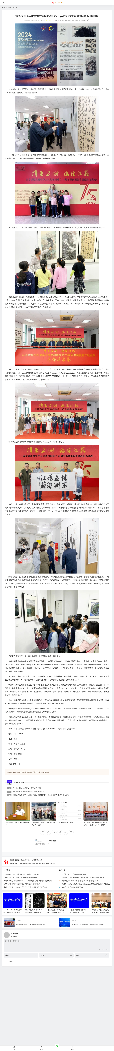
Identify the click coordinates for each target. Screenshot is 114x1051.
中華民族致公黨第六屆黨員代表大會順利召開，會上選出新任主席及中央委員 (38, 795)
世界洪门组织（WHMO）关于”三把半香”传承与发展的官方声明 (25, 887)
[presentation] (98, 897)
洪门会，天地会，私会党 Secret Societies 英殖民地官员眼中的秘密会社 (86, 884)
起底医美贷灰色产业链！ (66, 822)
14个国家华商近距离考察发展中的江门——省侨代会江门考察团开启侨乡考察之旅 (95, 825)
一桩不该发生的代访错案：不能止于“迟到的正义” (56, 912)
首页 (5, 7)
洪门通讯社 (19, 860)
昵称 (7, 955)
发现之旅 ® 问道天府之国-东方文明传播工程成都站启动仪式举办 (78, 912)
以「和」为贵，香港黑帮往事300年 (74, 874)
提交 (11, 961)
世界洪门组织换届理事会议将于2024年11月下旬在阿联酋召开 (83, 877)
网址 (77, 955)
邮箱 (42, 955)
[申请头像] (108, 934)
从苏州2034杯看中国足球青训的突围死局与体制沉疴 (22, 884)
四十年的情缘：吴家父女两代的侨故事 (24, 788)
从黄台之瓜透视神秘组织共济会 (72, 887)
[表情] (102, 950)
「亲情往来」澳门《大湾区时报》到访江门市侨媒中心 (22, 874)
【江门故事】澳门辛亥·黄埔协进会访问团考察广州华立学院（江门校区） (101, 912)
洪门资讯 (12, 7)
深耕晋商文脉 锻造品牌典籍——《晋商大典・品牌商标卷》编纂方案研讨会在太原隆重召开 (35, 881)
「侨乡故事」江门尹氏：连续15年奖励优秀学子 (20, 877)
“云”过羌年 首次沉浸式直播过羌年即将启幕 (26, 792)
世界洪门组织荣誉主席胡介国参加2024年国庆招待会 (80, 881)
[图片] (106, 950)
